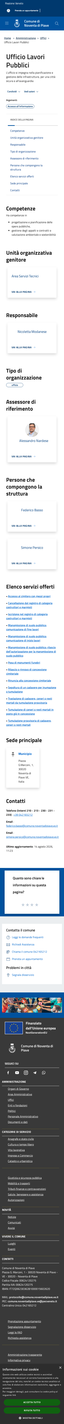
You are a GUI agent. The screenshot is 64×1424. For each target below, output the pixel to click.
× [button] (60, 1367)
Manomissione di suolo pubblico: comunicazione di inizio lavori (26, 638)
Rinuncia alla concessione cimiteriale (29, 680)
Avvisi (11, 1228)
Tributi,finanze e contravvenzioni (27, 1189)
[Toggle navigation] (7, 23)
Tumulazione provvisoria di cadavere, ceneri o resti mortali (28, 723)
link (14, 1395)
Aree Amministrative (20, 1094)
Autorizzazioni (16, 1200)
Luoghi (12, 1243)
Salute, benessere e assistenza (25, 1194)
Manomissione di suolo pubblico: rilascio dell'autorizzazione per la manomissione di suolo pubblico (31, 651)
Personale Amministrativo (23, 1116)
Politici (12, 1111)
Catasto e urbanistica (20, 1161)
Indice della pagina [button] (21, 119)
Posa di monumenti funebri (24, 662)
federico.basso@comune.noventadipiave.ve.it (32, 826)
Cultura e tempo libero (21, 1144)
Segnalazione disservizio (22, 1327)
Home (7, 38)
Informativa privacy (19, 1360)
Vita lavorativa (16, 1150)
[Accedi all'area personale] (8, 10)
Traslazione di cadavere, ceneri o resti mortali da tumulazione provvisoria (29, 700)
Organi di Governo (18, 1089)
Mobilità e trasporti (19, 1183)
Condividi (12, 91)
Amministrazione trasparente (25, 1355)
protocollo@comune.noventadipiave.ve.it (33, 1297)
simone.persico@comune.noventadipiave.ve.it (32, 837)
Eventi (11, 1249)
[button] (32, 1418)
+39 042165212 (23, 815)
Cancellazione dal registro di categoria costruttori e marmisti (29, 605)
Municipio (25, 753)
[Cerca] (57, 23)
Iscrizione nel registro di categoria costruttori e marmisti (27, 616)
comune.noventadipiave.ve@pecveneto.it (32, 1301)
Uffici (43, 38)
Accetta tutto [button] (32, 1402)
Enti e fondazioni (17, 1105)
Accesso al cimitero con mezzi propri (29, 596)
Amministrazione (26, 38)
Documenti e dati (18, 1122)
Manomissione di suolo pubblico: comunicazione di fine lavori (26, 627)
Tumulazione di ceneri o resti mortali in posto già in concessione (30, 712)
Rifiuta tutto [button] (32, 1410)
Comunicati (14, 1222)
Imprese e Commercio (20, 1155)
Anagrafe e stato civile (21, 1139)
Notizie (12, 1217)
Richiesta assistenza (19, 1338)
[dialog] (32, 1394)
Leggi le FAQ (15, 1332)
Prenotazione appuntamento (24, 1321)
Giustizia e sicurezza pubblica (25, 1178)
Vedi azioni (29, 91)
